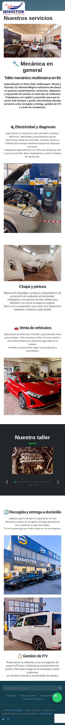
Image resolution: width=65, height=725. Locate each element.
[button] (7, 483)
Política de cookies (28, 695)
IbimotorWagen (15, 710)
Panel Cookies (46, 713)
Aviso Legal (11, 695)
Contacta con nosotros (32, 699)
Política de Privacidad (49, 695)
